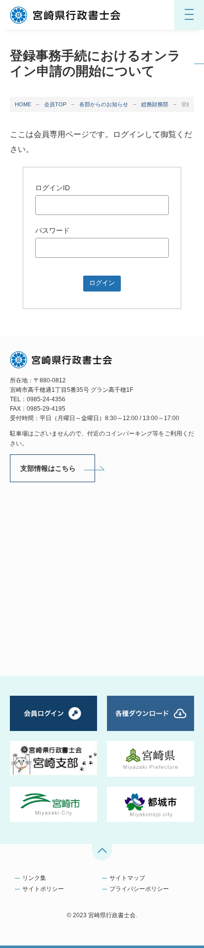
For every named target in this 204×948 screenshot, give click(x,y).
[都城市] (150, 804)
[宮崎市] (53, 804)
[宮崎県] (150, 758)
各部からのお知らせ (103, 104)
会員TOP (55, 104)
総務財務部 (154, 104)
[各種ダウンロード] (150, 713)
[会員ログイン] (53, 713)
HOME (23, 104)
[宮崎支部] (53, 758)
